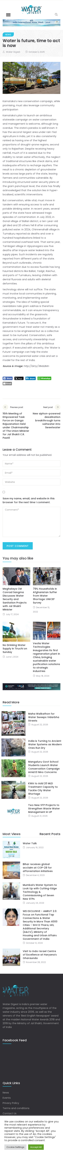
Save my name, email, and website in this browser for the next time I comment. (29, 500)
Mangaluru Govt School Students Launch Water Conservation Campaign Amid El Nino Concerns (44, 767)
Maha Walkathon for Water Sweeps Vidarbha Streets (43, 717)
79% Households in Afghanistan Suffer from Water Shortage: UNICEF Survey (45, 595)
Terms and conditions (16, 1108)
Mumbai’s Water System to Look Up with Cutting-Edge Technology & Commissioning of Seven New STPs (40, 892)
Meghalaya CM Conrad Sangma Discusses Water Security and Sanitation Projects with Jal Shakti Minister (15, 599)
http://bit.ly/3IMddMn (36, 366)
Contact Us (9, 1113)
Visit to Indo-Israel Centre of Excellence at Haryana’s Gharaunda (40, 954)
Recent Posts (50, 834)
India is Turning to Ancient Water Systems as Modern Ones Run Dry (45, 744)
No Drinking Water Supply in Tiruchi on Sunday (15, 648)
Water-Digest (13, 51)
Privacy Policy (11, 1103)
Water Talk (30, 843)
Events (7, 1098)
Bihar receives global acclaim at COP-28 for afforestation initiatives (38, 867)
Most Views (11, 834)
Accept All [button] (36, 1147)
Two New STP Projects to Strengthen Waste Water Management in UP (44, 808)
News (8, 34)
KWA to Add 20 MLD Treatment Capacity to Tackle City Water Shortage (43, 789)
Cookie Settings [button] (15, 1147)
